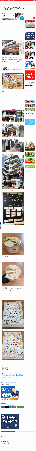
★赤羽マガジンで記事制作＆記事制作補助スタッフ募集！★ (8, 382)
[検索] (34, 0)
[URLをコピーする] (22, 407)
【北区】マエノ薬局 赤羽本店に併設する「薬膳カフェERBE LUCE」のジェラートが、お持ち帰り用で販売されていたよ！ (12, 376)
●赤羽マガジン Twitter (27, 116)
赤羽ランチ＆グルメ (4, 403)
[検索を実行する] (34, 18)
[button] (3, 407)
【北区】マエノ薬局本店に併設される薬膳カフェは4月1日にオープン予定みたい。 (15, 67)
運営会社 (3, 446)
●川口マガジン (26, 129)
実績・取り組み (4, 436)
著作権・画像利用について (5, 441)
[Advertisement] (12, 32)
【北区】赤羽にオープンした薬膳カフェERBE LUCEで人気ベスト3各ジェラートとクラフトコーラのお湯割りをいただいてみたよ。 (5, 376)
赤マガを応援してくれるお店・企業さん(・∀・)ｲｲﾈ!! (8, 443)
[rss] (33, 0)
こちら (6, 370)
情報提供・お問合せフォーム (5, 438)
